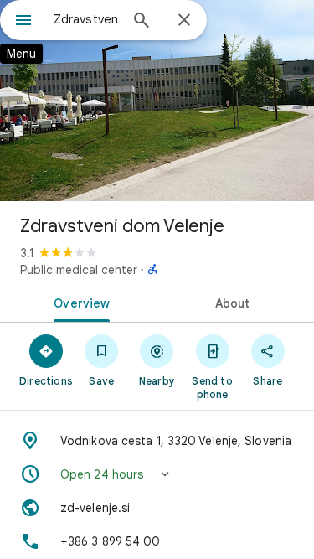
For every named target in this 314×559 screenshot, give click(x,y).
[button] (157, 474)
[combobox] (86, 19)
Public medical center (78, 269)
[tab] (78, 302)
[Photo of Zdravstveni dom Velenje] (157, 100)
